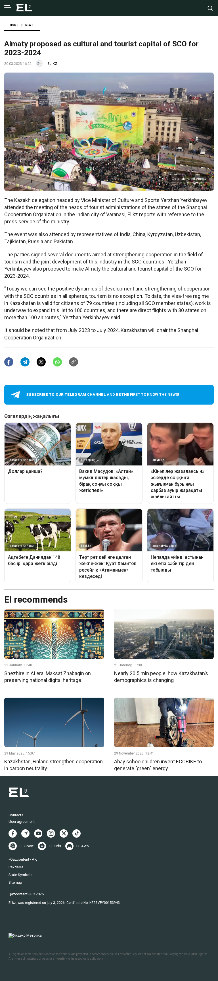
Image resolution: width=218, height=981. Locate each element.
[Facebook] (13, 833)
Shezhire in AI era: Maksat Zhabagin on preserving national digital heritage (47, 676)
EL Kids (55, 846)
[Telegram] (25, 833)
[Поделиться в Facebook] (8, 361)
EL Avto (82, 846)
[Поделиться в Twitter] (41, 361)
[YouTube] (38, 833)
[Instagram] (51, 833)
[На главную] (24, 8)
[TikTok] (76, 833)
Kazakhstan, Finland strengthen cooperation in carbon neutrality (53, 765)
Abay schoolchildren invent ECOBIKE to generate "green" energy (158, 765)
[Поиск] (210, 8)
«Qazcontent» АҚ (23, 859)
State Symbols (20, 875)
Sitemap (15, 882)
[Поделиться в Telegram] (25, 361)
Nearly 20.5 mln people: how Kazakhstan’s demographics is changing (161, 676)
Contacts (16, 815)
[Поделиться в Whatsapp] (57, 361)
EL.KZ (52, 63)
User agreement (22, 821)
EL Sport (26, 846)
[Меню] (7, 8)
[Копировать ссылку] (73, 361)
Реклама (16, 867)
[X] (64, 833)
